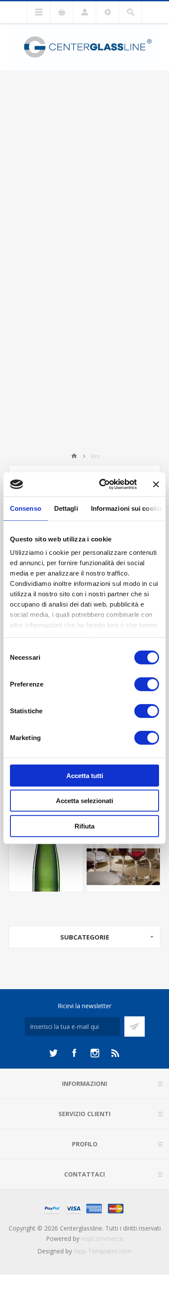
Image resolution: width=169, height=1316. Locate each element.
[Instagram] (95, 1053)
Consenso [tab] (25, 508)
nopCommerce (102, 1238)
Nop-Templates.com (103, 1251)
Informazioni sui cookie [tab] (126, 508)
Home (74, 456)
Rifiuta (84, 825)
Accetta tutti (84, 775)
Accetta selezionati (84, 800)
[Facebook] (74, 1053)
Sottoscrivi (134, 1026)
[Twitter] (53, 1053)
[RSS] (116, 1053)
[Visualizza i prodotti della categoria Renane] (46, 855)
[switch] (146, 684)
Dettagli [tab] (66, 508)
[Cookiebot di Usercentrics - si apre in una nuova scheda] (102, 484)
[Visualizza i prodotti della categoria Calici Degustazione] (123, 855)
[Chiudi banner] (156, 484)
